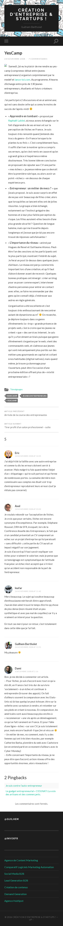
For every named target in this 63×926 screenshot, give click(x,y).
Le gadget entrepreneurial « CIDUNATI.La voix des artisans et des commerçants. (31, 793)
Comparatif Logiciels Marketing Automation (29, 867)
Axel (17, 506)
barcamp (12, 396)
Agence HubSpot (13, 900)
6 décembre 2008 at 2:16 (26, 671)
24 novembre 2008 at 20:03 (28, 509)
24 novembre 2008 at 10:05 (28, 456)
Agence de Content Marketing (21, 860)
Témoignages (16, 389)
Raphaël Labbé (16, 120)
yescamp (12, 400)
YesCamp (13, 53)
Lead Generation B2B (16, 880)
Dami (18, 668)
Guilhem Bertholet (26, 644)
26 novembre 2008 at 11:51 (28, 647)
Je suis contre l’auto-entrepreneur (24, 785)
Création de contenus (16, 887)
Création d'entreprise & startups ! (31, 14)
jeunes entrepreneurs (34, 396)
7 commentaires (38, 59)
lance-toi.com (22, 79)
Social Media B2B (14, 873)
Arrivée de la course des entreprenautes (25, 413)
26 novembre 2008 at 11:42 (28, 591)
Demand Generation (15, 893)
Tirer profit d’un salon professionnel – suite (27, 426)
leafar (18, 588)
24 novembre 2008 (14, 59)
